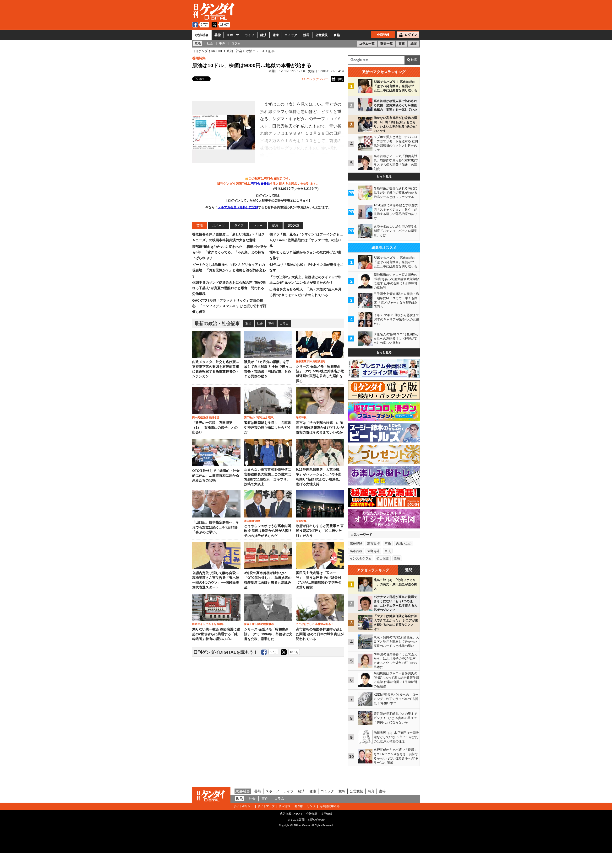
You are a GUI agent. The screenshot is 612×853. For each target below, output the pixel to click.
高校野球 (356, 543)
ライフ (249, 35)
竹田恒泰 (383, 558)
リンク (311, 806)
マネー (257, 225)
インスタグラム (361, 558)
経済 (263, 35)
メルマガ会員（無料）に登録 (238, 207)
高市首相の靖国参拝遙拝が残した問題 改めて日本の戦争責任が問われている (320, 634)
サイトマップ (266, 806)
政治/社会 (201, 35)
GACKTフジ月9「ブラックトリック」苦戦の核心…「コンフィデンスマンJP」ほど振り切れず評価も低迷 (229, 306)
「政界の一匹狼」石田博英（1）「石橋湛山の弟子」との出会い (215, 427)
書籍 (337, 35)
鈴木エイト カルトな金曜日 (208, 624)
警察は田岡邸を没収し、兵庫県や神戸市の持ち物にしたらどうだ (267, 427)
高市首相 (356, 551)
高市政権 (373, 543)
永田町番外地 (252, 520)
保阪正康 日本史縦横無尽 (311, 361)
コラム (284, 323)
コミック (291, 35)
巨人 (388, 551)
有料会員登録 (260, 183)
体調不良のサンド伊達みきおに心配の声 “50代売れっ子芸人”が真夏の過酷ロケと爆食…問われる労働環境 (229, 288)
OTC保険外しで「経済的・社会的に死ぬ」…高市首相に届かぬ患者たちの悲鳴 (216, 475)
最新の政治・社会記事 (217, 323)
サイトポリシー (243, 806)
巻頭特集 (199, 58)
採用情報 (326, 814)
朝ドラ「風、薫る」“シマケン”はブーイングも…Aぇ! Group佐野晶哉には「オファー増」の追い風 (306, 239)
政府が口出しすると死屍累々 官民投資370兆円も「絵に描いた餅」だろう (320, 531)
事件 (271, 323)
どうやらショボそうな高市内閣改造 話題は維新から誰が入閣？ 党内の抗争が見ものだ (268, 531)
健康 (276, 35)
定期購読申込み (330, 806)
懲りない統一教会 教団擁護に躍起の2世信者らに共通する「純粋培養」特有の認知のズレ (216, 634)
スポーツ (233, 35)
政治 (248, 323)
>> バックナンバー (315, 79)
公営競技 (321, 35)
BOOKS (293, 225)
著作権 (298, 806)
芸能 (217, 35)
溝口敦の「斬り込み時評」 (260, 417)
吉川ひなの (403, 543)
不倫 (388, 543)
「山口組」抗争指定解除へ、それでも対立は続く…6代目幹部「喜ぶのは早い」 (215, 527)
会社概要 (311, 814)
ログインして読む (268, 195)
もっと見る (384, 176)
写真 (371, 791)
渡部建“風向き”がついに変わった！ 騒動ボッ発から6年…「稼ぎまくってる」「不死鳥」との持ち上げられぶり (229, 252)
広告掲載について (291, 814)
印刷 (340, 79)
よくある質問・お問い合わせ (306, 819)
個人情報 (284, 806)
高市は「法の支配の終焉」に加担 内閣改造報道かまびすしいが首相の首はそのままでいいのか (320, 427)
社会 (260, 323)
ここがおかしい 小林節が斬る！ (314, 624)
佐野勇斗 (373, 551)
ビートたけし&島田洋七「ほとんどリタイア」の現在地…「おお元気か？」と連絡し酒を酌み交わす (229, 270)
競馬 (306, 35)
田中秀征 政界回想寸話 (205, 417)
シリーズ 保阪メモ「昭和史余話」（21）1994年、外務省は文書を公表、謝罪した (268, 634)
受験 (397, 558)
